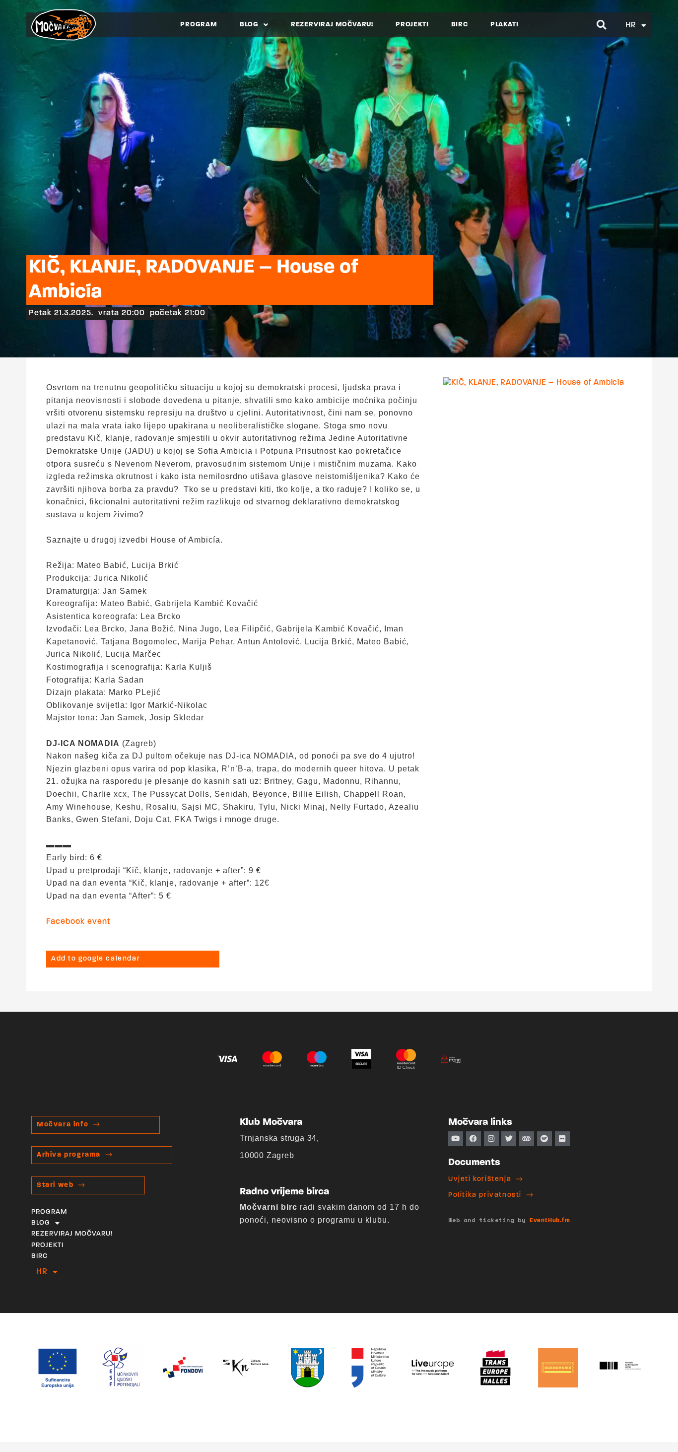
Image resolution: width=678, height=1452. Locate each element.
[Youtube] (455, 1138)
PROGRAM (198, 24)
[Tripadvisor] (526, 1138)
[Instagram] (491, 1138)
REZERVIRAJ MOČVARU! (332, 24)
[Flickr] (562, 1138)
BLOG (249, 24)
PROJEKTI (412, 24)
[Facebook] (473, 1138)
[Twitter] (508, 1138)
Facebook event (78, 922)
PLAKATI (504, 24)
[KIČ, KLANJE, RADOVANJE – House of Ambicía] (533, 383)
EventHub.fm (550, 1221)
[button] (601, 25)
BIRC (459, 24)
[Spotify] (544, 1138)
